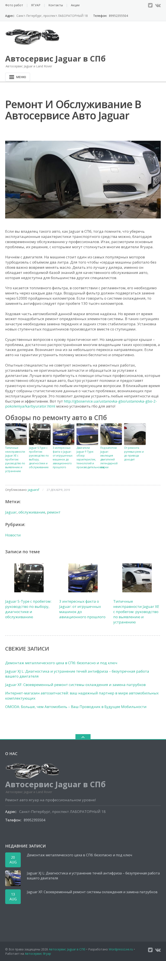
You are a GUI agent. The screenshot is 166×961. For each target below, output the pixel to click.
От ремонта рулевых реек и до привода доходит (134, 453)
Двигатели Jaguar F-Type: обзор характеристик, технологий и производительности (87, 457)
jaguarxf (33, 490)
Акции (75, 5)
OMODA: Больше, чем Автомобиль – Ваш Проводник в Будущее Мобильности (76, 706)
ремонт (54, 512)
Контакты (55, 5)
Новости (13, 535)
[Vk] (158, 5)
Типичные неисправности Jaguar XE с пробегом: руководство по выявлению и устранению (15, 459)
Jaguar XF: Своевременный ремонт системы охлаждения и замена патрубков (75, 684)
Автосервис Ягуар (38, 954)
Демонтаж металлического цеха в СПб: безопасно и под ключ (61, 662)
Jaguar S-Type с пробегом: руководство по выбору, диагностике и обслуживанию (39, 457)
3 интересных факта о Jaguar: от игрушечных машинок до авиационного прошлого (62, 457)
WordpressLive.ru (121, 949)
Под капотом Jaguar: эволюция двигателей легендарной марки (109, 457)
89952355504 (118, 16)
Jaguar (11, 512)
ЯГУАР (35, 5)
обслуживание (31, 512)
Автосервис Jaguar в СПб (67, 949)
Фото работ (14, 5)
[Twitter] (150, 5)
